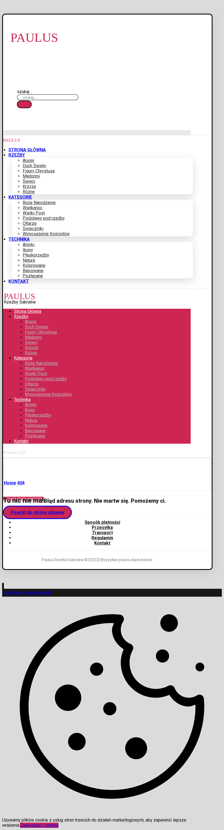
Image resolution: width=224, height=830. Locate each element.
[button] (24, 104)
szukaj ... (25, 91)
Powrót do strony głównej (37, 512)
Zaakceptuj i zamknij (39, 825)
